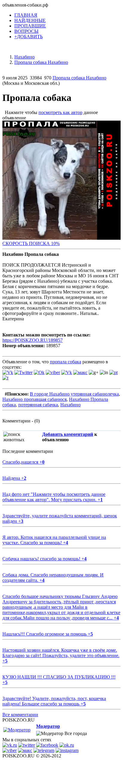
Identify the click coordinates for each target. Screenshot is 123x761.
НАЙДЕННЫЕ (30, 20)
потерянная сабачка (38, 404)
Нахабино (70, 404)
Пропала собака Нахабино (79, 77)
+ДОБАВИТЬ (28, 36)
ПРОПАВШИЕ (30, 25)
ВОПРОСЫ (26, 31)
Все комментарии (20, 714)
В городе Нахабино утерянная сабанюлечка (74, 393)
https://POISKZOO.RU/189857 (32, 340)
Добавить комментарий (67, 434)
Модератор (48, 726)
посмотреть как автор (60, 112)
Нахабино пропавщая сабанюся (34, 399)
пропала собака (65, 361)
